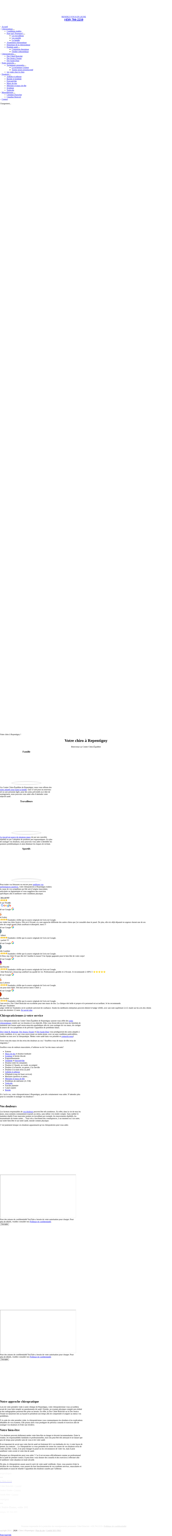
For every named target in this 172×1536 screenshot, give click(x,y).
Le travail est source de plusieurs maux (15, 837)
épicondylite (20, 1060)
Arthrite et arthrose (12, 1072)
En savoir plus (26, 1010)
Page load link (5, 1535)
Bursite (8, 1090)
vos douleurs (28, 1112)
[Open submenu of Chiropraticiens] (15, 54)
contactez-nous (67, 1036)
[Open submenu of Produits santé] (19, 47)
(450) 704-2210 (73, 19)
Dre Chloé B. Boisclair (9, 1032)
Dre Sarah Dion (43, 1032)
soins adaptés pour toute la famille (13, 790)
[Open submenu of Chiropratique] (14, 29)
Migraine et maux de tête (15, 1079)
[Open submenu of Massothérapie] (14, 93)
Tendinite (8, 1060)
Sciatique (8, 1056)
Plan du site (40, 1530)
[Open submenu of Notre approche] (15, 63)
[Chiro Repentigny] (73, 14)
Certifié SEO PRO (53, 1530)
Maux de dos (10, 1054)
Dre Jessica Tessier (26, 1032)
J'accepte (4, 1224)
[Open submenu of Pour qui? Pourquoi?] (24, 34)
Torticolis (8, 1083)
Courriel (18, 1486)
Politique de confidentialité (40, 1222)
